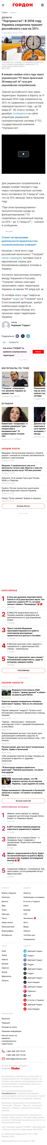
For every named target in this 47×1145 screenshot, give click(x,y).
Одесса (5, 959)
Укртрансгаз (14, 342)
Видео (26, 927)
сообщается (20, 113)
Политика (6, 897)
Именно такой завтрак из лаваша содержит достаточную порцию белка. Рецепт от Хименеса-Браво (25, 815)
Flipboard (32, 991)
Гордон (5, 12)
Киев (4, 951)
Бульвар (7, 403)
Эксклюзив (28, 918)
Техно (4, 918)
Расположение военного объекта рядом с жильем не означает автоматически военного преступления (23, 455)
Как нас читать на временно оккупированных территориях (9, 1039)
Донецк (5, 964)
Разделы (27, 888)
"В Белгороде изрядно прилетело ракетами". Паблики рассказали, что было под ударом (22, 769)
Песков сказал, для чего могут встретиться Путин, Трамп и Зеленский (23, 748)
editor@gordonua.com (16, 1059)
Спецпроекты (29, 939)
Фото (26, 922)
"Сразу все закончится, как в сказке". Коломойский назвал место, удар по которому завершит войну (25, 659)
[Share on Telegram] (28, 336)
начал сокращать (12, 257)
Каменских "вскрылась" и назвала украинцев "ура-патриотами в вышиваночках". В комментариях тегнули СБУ (14, 429)
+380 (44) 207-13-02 (16, 1055)
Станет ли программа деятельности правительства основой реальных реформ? (20, 241)
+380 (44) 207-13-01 (15, 1051)
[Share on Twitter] (23, 336)
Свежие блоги (11, 448)
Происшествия (8, 927)
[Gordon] (23, 5)
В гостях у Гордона (32, 901)
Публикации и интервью (34, 897)
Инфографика (7, 931)
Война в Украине (9, 893)
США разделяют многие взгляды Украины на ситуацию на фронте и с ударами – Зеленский (23, 758)
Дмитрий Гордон (35, 951)
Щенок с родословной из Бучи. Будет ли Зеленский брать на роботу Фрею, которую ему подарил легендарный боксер (25, 857)
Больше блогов (23, 506)
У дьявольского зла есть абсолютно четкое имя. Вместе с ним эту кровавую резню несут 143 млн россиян (22, 467)
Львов (4, 955)
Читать (38, 352)
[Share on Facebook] (17, 336)
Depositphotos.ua (9, 1093)
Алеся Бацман (34, 982)
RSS (29, 996)
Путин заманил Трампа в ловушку (21, 498)
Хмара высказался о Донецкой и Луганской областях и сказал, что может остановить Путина (23, 792)
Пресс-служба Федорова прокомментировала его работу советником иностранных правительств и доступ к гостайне (24, 632)
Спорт (4, 910)
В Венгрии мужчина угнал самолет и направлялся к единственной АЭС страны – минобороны (24, 646)
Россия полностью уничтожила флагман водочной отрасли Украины (20, 489)
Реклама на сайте (9, 1027)
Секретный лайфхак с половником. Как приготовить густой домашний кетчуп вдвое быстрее (26, 871)
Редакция (6, 1023)
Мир (3, 906)
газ (4, 342)
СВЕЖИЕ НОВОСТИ (12, 682)
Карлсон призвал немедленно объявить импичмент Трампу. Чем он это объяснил (22, 702)
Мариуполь (6, 976)
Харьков (5, 968)
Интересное (7, 935)
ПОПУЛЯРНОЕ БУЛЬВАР (15, 807)
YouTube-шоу (29, 935)
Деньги (13, 12)
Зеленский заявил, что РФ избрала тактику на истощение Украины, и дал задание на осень (28, 781)
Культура (5, 914)
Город (4, 946)
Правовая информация (11, 1031)
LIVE (25, 914)
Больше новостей (23, 801)
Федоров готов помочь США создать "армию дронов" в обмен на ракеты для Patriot (28, 692)
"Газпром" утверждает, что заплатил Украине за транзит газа (14, 390)
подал (16, 298)
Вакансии (6, 1019)
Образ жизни (7, 922)
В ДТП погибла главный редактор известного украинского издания (23, 828)
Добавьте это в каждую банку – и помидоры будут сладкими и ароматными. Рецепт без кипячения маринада (24, 841)
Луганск (5, 980)
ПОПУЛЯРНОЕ (9, 590)
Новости (5, 888)
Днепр (4, 972)
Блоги (26, 906)
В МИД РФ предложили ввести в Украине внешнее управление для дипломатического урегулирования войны (24, 616)
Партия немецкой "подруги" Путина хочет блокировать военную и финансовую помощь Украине (23, 712)
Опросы (27, 931)
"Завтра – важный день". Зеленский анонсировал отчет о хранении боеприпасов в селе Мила (23, 724)
